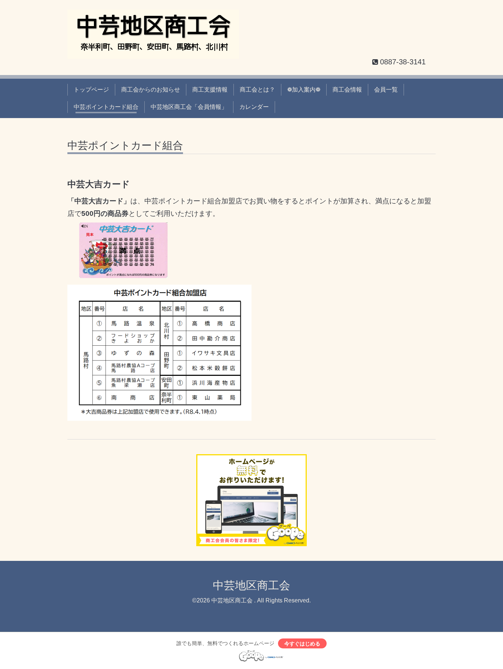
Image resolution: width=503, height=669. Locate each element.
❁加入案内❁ (303, 89)
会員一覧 (386, 89)
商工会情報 (347, 89)
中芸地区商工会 (251, 585)
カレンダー (254, 107)
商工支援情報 (210, 89)
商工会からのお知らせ (150, 89)
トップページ (91, 89)
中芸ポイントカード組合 (106, 107)
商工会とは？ (257, 89)
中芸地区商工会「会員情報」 (189, 107)
